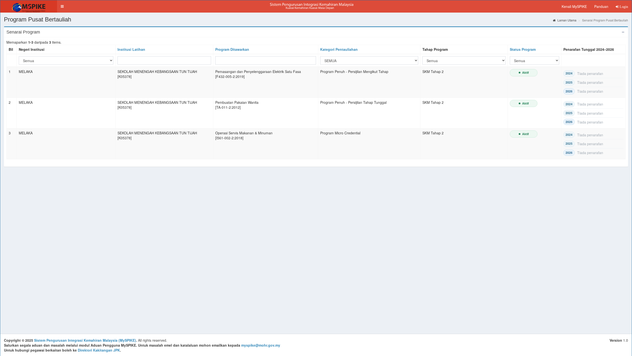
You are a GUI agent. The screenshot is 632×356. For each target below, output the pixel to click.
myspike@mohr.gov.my (260, 345)
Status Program (523, 49)
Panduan (601, 6)
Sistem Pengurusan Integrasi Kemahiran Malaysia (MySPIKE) (85, 340)
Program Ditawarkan (232, 49)
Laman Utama (566, 20)
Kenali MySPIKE (574, 6)
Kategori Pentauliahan (339, 49)
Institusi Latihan (131, 49)
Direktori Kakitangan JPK (99, 350)
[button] (62, 6)
